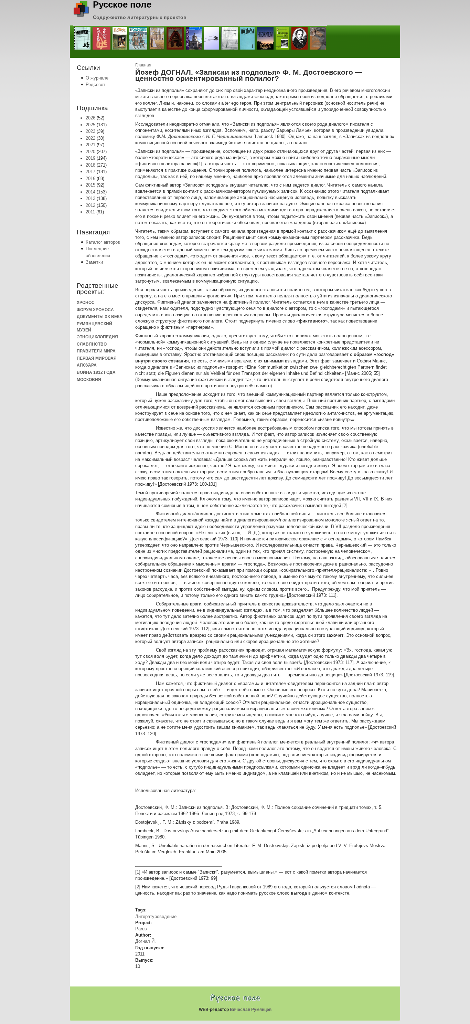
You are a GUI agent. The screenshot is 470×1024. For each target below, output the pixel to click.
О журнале (97, 78)
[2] (345, 505)
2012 (90, 205)
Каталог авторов (103, 242)
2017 (90, 171)
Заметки (94, 262)
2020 (90, 151)
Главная (143, 65)
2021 (90, 144)
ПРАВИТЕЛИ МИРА (96, 351)
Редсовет (95, 84)
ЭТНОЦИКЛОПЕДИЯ (97, 337)
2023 (90, 131)
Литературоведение (156, 916)
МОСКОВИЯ (89, 379)
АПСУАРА (87, 365)
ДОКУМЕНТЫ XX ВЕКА (99, 316)
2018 (90, 165)
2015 (90, 185)
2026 (90, 117)
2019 (90, 158)
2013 (90, 198)
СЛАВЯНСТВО (92, 344)
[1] (199, 163)
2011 (90, 211)
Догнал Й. (145, 941)
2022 (90, 138)
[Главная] (81, 15)
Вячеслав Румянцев (250, 1009)
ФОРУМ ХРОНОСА (95, 309)
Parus (141, 928)
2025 (90, 124)
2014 (90, 191)
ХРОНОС (86, 302)
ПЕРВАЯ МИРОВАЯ (97, 358)
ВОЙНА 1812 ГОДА (96, 372)
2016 (90, 178)
